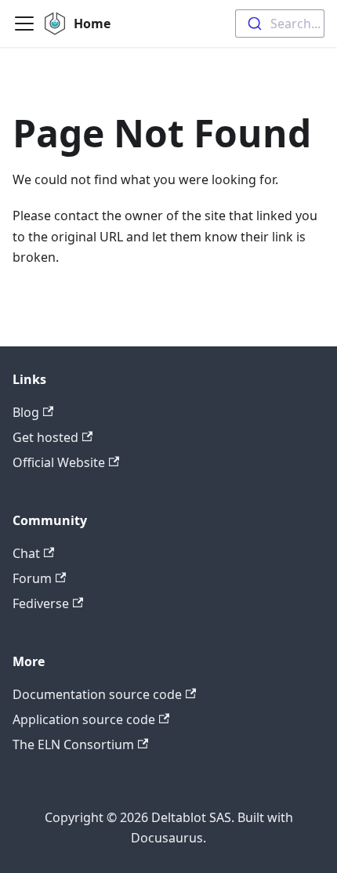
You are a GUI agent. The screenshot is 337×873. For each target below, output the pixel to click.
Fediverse (41, 603)
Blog (26, 412)
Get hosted (45, 437)
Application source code (84, 719)
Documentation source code (97, 694)
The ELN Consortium (73, 744)
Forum (32, 578)
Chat (26, 553)
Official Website (59, 462)
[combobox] (279, 23)
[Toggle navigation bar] (24, 23)
